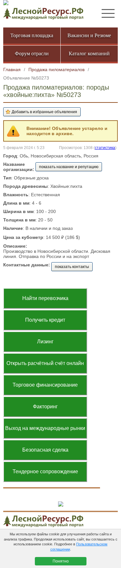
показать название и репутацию (68, 167)
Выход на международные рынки (45, 428)
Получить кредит (45, 320)
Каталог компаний (89, 53)
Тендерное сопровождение (45, 471)
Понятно (61, 561)
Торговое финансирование (45, 385)
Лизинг (45, 341)
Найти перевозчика (45, 298)
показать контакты (72, 266)
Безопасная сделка (45, 450)
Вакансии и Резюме (89, 35)
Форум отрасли (32, 53)
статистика (105, 147)
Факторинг (45, 406)
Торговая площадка (31, 35)
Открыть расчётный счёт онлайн (45, 363)
